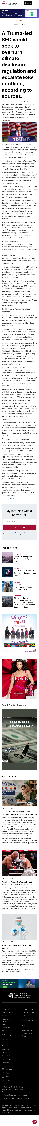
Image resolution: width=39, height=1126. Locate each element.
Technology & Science (27, 1035)
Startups (5, 1030)
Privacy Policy (7, 1056)
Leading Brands (27, 1020)
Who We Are (6, 1046)
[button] (28, 3)
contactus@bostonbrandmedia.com (14, 1095)
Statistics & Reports (28, 1030)
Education (5, 1009)
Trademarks (6, 1062)
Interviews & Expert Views (8, 1020)
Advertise (5, 1052)
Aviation (24, 1006)
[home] (9, 3)
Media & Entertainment (6, 1026)
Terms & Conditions (21, 533)
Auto (3, 1006)
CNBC (11, 499)
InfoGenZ (25, 1016)
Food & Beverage (28, 1012)
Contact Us (6, 1049)
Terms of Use (6, 1059)
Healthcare (6, 1016)
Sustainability (6, 1035)
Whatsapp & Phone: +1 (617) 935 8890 (15, 1098)
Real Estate (26, 1026)
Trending (5, 1039)
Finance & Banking (8, 1012)
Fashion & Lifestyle (28, 1009)
